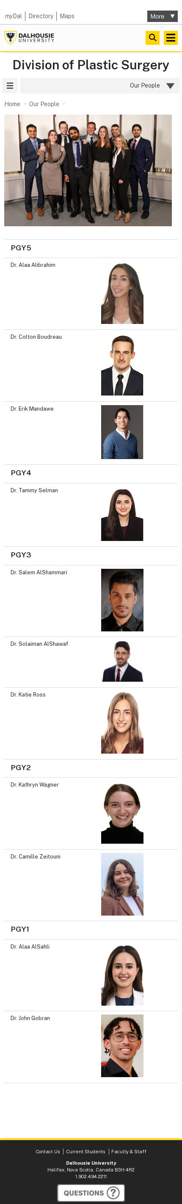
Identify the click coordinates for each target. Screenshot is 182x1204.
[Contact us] (91, 1193)
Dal (13, 16)
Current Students (85, 1152)
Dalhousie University (29, 38)
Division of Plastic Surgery (91, 65)
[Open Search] (153, 38)
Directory (40, 16)
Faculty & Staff (128, 1152)
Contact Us (48, 1152)
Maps (67, 16)
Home (12, 104)
